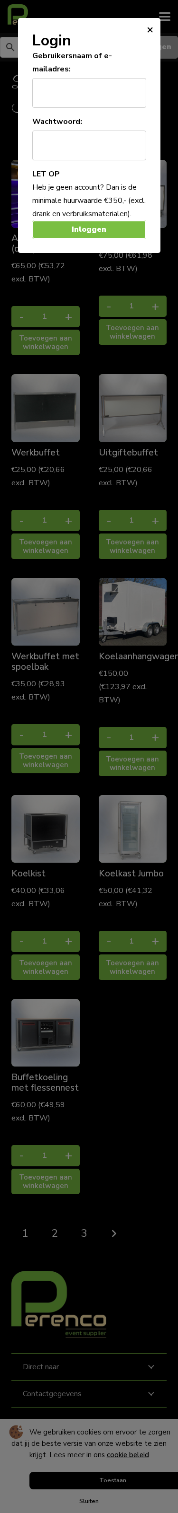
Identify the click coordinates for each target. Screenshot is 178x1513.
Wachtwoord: (57, 121)
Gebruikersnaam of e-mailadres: (72, 62)
